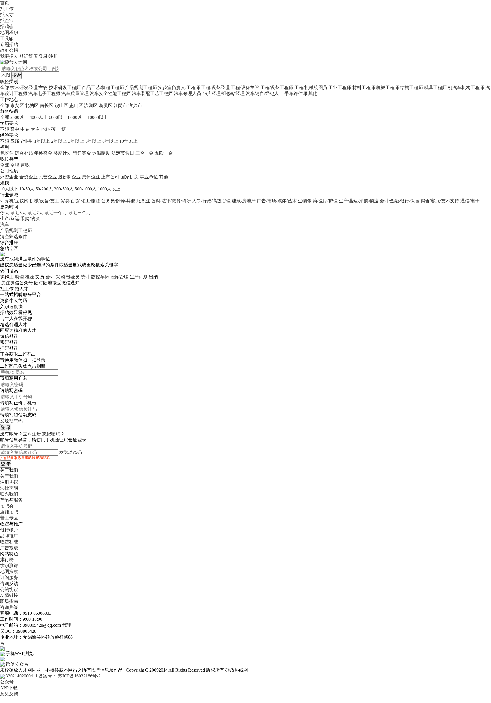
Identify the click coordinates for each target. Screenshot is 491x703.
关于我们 (9, 476)
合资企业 (28, 176)
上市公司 (110, 176)
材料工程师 (363, 87)
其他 (312, 93)
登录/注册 (48, 56)
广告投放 (9, 547)
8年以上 (110, 141)
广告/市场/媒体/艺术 (277, 200)
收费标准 (9, 541)
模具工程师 (435, 87)
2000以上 (19, 117)
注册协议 (9, 482)
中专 (25, 129)
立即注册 (32, 434)
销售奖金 (82, 153)
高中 (14, 129)
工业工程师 (339, 87)
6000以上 (58, 117)
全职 (14, 165)
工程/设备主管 (245, 87)
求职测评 (9, 565)
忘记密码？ (53, 434)
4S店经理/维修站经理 (223, 93)
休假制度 (101, 153)
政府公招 (9, 50)
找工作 (7, 8)
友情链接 (9, 595)
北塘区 (32, 105)
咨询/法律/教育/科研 (171, 200)
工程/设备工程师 (276, 87)
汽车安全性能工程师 (110, 93)
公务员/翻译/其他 (118, 200)
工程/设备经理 (215, 87)
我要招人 (9, 56)
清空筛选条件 (13, 236)
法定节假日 (122, 153)
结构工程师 (411, 87)
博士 (65, 129)
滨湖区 (91, 105)
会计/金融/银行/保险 (399, 200)
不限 (4, 129)
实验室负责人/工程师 (179, 87)
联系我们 (9, 494)
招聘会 (7, 26)
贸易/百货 (70, 200)
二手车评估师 (293, 93)
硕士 (55, 129)
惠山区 (76, 105)
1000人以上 (109, 188)
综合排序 (9, 242)
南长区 (46, 105)
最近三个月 (79, 212)
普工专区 (9, 517)
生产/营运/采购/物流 (358, 200)
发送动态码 (11, 420)
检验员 (73, 276)
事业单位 (149, 176)
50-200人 (44, 188)
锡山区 (61, 105)
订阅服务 (9, 577)
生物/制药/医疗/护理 (318, 200)
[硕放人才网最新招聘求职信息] (13, 62)
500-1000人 (86, 188)
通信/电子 (470, 200)
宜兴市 (135, 105)
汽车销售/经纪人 (262, 93)
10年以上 (128, 141)
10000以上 (98, 117)
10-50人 (26, 188)
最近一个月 (55, 212)
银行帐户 (9, 529)
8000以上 (77, 117)
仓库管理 (119, 276)
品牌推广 (9, 535)
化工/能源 (90, 200)
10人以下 (9, 188)
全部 (4, 87)
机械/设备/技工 (44, 200)
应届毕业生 (21, 141)
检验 (29, 276)
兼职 (25, 165)
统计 (85, 276)
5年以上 (93, 141)
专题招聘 (9, 44)
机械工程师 (387, 87)
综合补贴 (24, 153)
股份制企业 (69, 176)
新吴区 (106, 105)
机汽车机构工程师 (466, 87)
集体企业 (91, 176)
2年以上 (59, 141)
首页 (4, 2)
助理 (19, 276)
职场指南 (9, 601)
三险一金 (144, 153)
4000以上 (39, 117)
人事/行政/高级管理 (211, 200)
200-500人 (64, 188)
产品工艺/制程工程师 (103, 87)
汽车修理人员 (187, 93)
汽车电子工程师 (44, 93)
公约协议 (9, 589)
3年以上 (76, 141)
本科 (45, 129)
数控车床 (100, 276)
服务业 (143, 200)
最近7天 (35, 212)
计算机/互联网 (14, 200)
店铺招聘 (9, 512)
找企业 (7, 20)
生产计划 (139, 276)
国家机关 (129, 176)
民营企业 (48, 176)
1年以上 (42, 141)
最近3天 (18, 212)
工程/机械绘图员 (310, 87)
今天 (4, 212)
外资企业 (9, 176)
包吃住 (7, 153)
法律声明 (9, 488)
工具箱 (7, 38)
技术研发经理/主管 (29, 87)
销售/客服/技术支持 (440, 200)
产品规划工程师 (141, 87)
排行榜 (7, 559)
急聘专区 (9, 248)
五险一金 (164, 153)
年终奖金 (43, 153)
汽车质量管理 (75, 93)
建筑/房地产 (244, 200)
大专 (35, 129)
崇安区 (17, 105)
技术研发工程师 (65, 87)
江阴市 (120, 105)
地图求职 (9, 32)
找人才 (7, 14)
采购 (60, 276)
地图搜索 (9, 571)
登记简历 (28, 56)
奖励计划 (62, 153)
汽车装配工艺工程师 (152, 93)
